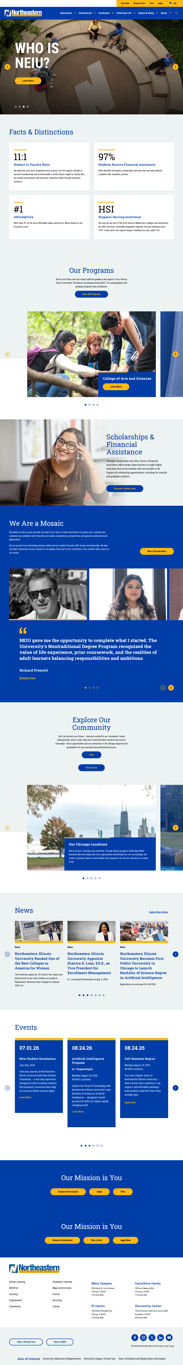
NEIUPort (13, 1287)
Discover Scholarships (125, 488)
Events (56, 1294)
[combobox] (172, 3)
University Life (124, 13)
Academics (104, 13)
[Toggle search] (176, 13)
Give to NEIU (60, 1342)
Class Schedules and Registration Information (142, 1358)
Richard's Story (27, 678)
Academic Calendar (62, 1281)
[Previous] (7, 67)
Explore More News (158, 912)
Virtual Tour (91, 767)
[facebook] (134, 1337)
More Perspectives (157, 551)
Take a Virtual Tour (26, 1342)
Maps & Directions (62, 1287)
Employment (15, 1300)
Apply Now (130, 1102)
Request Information (68, 1191)
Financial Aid (85, 13)
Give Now (125, 3)
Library (56, 1306)
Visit (151, 3)
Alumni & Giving (146, 13)
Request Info (139, 3)
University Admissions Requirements (62, 1358)
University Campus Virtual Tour (100, 1358)
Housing (13, 1294)
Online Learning (17, 1281)
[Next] (175, 67)
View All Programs (91, 294)
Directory (57, 1300)
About (164, 13)
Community (15, 1306)
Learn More (28, 80)
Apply (160, 3)
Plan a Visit (96, 1240)
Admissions (66, 13)
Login (171, 1346)
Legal (166, 1346)
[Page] (85, 405)
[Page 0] (16, 107)
